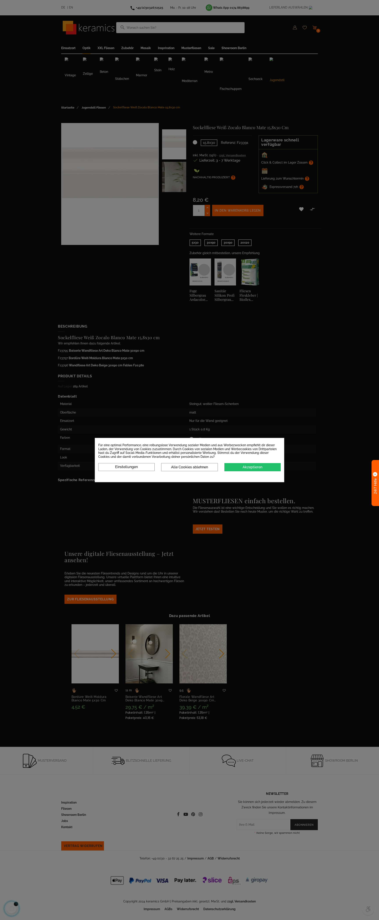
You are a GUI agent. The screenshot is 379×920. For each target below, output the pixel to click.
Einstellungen (126, 467)
